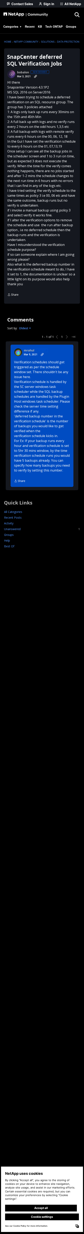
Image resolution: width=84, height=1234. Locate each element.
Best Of (9, 546)
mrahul (29, 350)
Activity (8, 523)
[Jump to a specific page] (73, 337)
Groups (9, 535)
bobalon (23, 72)
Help (7, 540)
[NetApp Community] (25, 14)
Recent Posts (13, 517)
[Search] (77, 14)
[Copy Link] (35, 76)
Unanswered (42, 529)
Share (13, 295)
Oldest (24, 328)
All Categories (13, 512)
